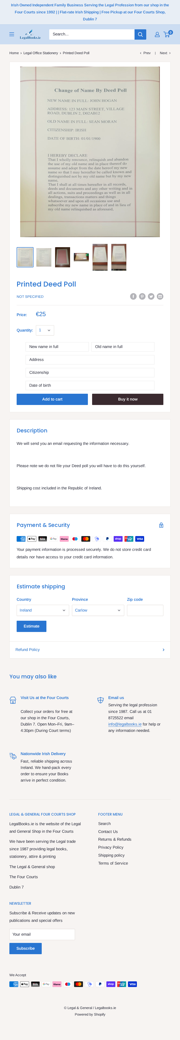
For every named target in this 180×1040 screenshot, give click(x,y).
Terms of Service (113, 863)
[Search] (140, 34)
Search (104, 823)
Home (14, 53)
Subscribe (25, 948)
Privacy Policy (111, 847)
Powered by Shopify (90, 1014)
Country (24, 599)
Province (80, 599)
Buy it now (128, 399)
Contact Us (108, 831)
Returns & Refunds (114, 839)
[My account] (157, 34)
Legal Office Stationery (40, 53)
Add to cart (52, 399)
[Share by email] (160, 296)
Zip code (135, 599)
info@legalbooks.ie (125, 724)
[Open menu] (11, 34)
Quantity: (25, 330)
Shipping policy (111, 855)
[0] (167, 34)
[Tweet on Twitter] (151, 296)
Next (163, 53)
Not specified (30, 297)
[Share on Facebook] (133, 296)
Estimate (31, 626)
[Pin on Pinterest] (142, 296)
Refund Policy (27, 649)
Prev (147, 53)
